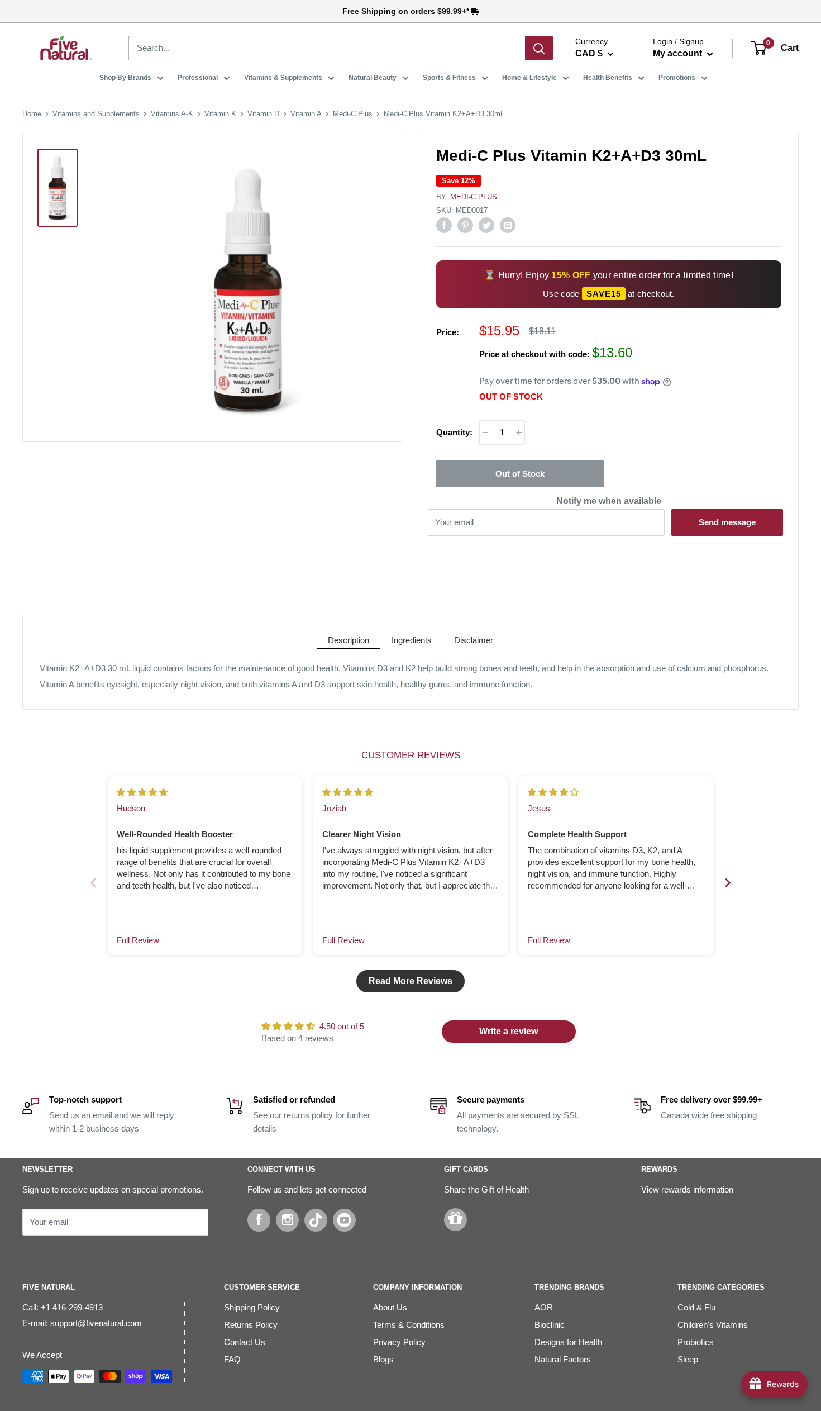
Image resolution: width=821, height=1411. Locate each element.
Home (31, 114)
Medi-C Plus (353, 114)
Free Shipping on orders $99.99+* (406, 11)
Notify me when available (608, 501)
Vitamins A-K (172, 114)
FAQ (232, 1359)
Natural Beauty (373, 78)
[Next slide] (728, 882)
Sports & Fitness (449, 78)
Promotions (676, 78)
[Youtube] (344, 1220)
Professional (198, 78)
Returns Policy (251, 1324)
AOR (543, 1307)
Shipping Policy (252, 1307)
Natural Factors (562, 1359)
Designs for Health (568, 1342)
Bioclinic (549, 1324)
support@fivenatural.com (96, 1323)
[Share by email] (507, 225)
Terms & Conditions (409, 1324)
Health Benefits (607, 78)
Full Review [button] (138, 940)
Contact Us (244, 1342)
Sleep (687, 1359)
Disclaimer (473, 640)
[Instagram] (287, 1220)
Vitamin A (306, 114)
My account (678, 53)
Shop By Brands (125, 78)
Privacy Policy (399, 1342)
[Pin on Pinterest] (465, 225)
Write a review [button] (508, 1031)
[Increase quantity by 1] (518, 432)
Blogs (383, 1359)
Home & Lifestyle (529, 78)
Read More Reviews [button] (410, 981)
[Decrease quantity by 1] (485, 432)
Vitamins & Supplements (283, 78)
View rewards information (687, 1189)
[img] (142, 792)
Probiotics (695, 1342)
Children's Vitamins (712, 1324)
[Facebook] (258, 1220)
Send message (727, 522)
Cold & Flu (696, 1307)
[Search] (539, 48)
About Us (390, 1307)
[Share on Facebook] (444, 225)
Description (348, 640)
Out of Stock (520, 473)
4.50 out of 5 (341, 1026)
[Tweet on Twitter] (486, 225)
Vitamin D (263, 114)
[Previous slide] (93, 882)
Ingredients (412, 640)
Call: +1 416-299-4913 (62, 1307)
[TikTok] (315, 1220)
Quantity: (454, 432)
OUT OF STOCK (511, 396)
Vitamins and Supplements (96, 114)
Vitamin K (220, 114)
